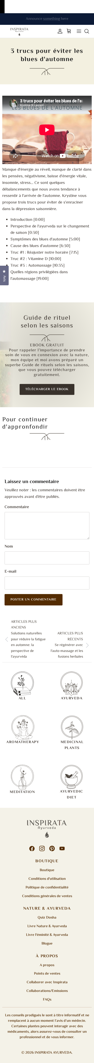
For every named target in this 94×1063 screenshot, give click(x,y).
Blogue (47, 944)
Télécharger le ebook (47, 389)
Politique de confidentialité (47, 888)
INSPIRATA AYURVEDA (53, 1053)
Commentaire (17, 507)
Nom (9, 547)
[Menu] (79, 31)
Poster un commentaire (33, 599)
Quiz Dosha (47, 918)
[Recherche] (89, 31)
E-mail (10, 572)
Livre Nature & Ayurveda (47, 926)
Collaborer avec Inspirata (47, 982)
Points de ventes (47, 974)
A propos (47, 965)
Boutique (47, 870)
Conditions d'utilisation (47, 879)
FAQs (47, 1000)
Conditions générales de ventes (47, 896)
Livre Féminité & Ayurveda (47, 935)
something (51, 20)
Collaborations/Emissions (47, 991)
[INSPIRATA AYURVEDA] (19, 31)
